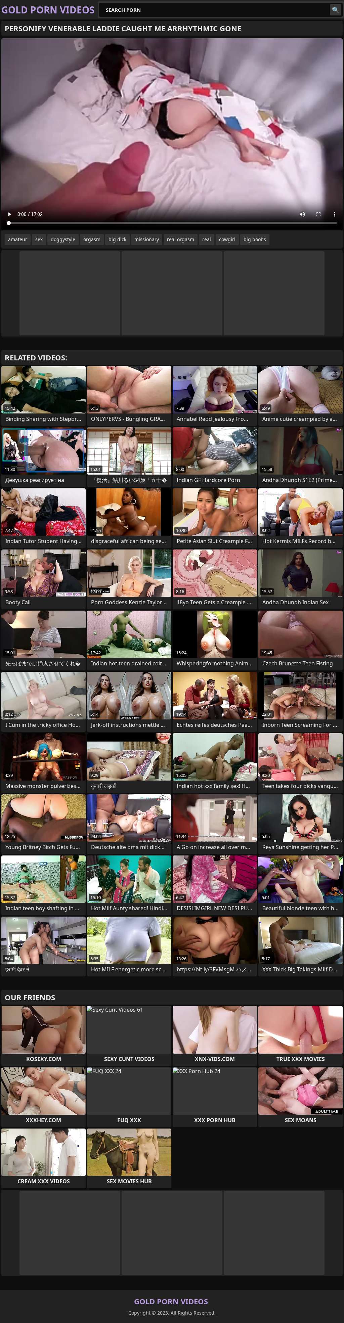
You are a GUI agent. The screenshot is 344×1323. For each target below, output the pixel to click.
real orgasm (180, 239)
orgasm (91, 239)
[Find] (335, 9)
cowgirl (227, 239)
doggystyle (63, 239)
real (206, 239)
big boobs (255, 239)
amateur (17, 239)
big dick (117, 239)
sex (39, 239)
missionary (146, 239)
